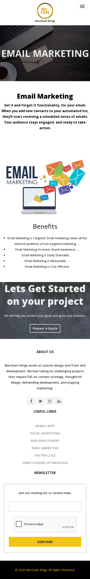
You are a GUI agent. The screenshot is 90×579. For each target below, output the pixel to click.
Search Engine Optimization (45, 463)
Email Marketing (45, 448)
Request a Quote (45, 328)
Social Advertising (45, 433)
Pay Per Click (45, 455)
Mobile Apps (45, 426)
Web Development (45, 441)
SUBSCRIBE (45, 542)
